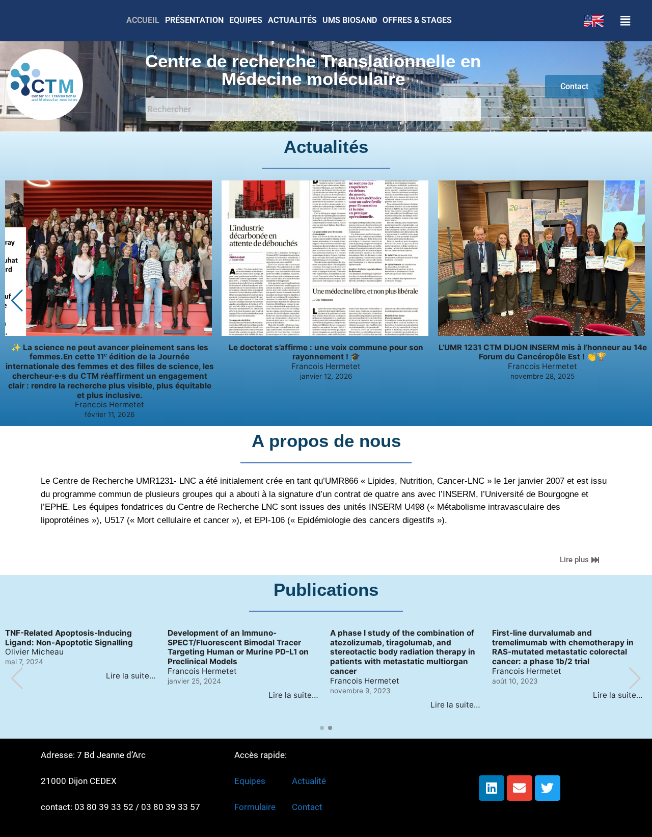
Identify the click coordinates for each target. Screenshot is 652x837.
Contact (307, 807)
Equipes (245, 20)
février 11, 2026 (109, 414)
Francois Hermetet (109, 404)
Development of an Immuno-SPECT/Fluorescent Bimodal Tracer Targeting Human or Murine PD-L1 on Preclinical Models (238, 647)
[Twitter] (547, 788)
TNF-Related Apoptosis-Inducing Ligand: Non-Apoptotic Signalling (69, 638)
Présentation (194, 20)
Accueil (142, 20)
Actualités (292, 20)
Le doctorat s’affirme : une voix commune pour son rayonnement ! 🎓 (326, 352)
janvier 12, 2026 (326, 376)
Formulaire (255, 807)
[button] (630, 20)
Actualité (309, 781)
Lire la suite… (131, 676)
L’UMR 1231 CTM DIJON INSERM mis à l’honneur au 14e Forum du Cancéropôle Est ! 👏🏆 (543, 352)
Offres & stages (417, 20)
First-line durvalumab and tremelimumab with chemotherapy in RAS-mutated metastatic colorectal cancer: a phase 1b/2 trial (563, 647)
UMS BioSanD (349, 20)
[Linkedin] (491, 788)
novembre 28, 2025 (542, 376)
